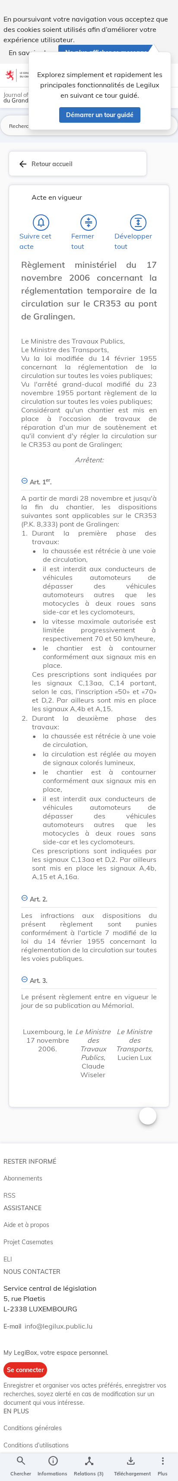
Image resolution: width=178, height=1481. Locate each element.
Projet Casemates (28, 1242)
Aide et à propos (26, 1225)
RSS (9, 1195)
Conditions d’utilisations (36, 1445)
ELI (7, 1259)
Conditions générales (32, 1428)
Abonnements (22, 1178)
